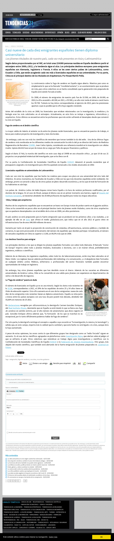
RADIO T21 (17, 525)
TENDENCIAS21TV (43, 522)
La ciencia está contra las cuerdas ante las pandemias (23, 469)
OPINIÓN (60, 32)
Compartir (90, 363)
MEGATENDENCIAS (37, 32)
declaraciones (14, 305)
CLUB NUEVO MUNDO (85, 32)
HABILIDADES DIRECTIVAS (11, 510)
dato (28, 219)
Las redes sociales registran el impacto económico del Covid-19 (26, 473)
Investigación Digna (74, 336)
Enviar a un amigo (40, 363)
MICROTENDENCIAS (9, 520)
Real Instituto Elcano (17, 308)
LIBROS (73, 32)
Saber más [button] (53, 537)
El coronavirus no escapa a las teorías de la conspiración (24, 477)
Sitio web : (9, 405)
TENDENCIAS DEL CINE (33, 520)
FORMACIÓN (57, 515)
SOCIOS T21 (44, 520)
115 (25, 481)
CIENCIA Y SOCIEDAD (17, 46)
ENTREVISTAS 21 (61, 512)
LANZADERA (51, 525)
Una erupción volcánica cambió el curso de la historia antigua (26, 461)
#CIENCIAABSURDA (41, 525)
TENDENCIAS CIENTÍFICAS (53, 502)
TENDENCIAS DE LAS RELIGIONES (52, 507)
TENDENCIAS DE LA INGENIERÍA (12, 507)
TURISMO (52, 512)
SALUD (22, 520)
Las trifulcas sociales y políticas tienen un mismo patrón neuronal (27, 465)
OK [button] (101, 537)
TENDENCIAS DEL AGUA (49, 517)
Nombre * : (9, 394)
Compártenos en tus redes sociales (27, 14)
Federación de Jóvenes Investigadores (77, 342)
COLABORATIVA (8, 525)
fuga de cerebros (24, 359)
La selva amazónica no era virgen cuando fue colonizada (24, 459)
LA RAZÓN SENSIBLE (26, 512)
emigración (13, 359)
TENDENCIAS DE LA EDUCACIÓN (31, 517)
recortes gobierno (43, 359)
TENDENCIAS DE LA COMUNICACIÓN (14, 522)
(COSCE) (70, 162)
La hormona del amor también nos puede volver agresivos (25, 463)
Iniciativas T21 (40, 528)
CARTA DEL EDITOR (28, 525)
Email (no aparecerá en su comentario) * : (18, 399)
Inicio (7, 46)
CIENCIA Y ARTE (51, 528)
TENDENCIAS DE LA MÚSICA (11, 517)
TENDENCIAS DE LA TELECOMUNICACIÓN (32, 510)
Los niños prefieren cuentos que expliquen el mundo (23, 471)
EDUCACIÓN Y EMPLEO (10, 528)
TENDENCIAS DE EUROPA (11, 512)
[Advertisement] (57, 6)
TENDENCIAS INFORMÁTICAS (54, 510)
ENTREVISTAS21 (50, 32)
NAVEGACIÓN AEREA (46, 515)
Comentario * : (10, 411)
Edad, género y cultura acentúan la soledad (20, 467)
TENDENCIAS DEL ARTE (41, 512)
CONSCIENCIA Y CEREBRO (27, 528)
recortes (33, 359)
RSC (18, 520)
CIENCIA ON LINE (26, 502)
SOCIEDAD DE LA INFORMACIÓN (18, 515)
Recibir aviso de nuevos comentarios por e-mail (22, 432)
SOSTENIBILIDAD (31, 522)
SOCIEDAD (26, 32)
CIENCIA (8, 32)
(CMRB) (32, 145)
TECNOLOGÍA (16, 32)
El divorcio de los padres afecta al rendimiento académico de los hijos (28, 475)
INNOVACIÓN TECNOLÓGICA (29, 504)
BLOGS (67, 32)
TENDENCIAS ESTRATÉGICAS (32, 507)
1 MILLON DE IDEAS (100, 32)
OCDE (10, 288)
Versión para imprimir (62, 363)
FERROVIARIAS (33, 515)
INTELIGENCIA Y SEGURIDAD (58, 522)
